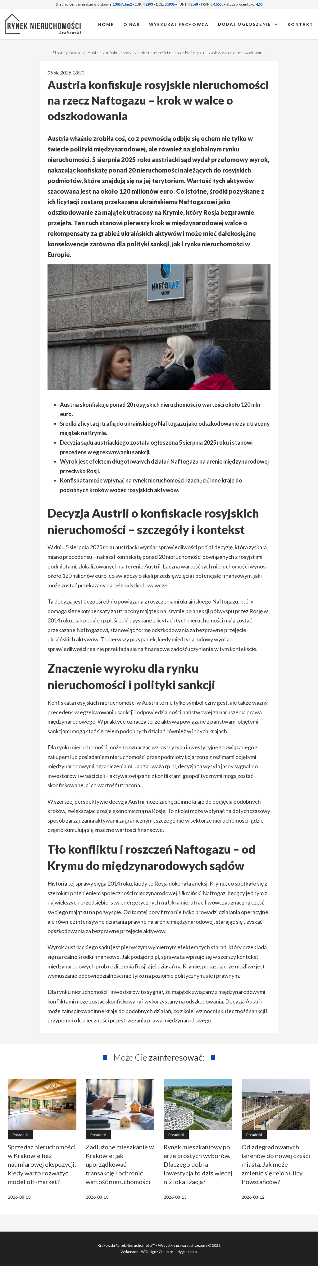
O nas (131, 24)
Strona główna (66, 52)
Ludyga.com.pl (186, 1251)
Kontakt (300, 24)
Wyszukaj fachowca (179, 24)
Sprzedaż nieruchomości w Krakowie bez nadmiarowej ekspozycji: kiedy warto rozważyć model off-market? (42, 1164)
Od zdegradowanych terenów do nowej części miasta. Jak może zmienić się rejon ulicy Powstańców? (276, 1164)
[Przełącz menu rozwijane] (276, 24)
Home (106, 24)
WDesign (149, 1251)
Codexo (165, 1251)
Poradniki (20, 1134)
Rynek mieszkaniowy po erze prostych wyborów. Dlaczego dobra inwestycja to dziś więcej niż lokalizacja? (198, 1164)
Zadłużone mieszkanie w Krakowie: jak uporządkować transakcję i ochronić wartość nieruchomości (120, 1164)
